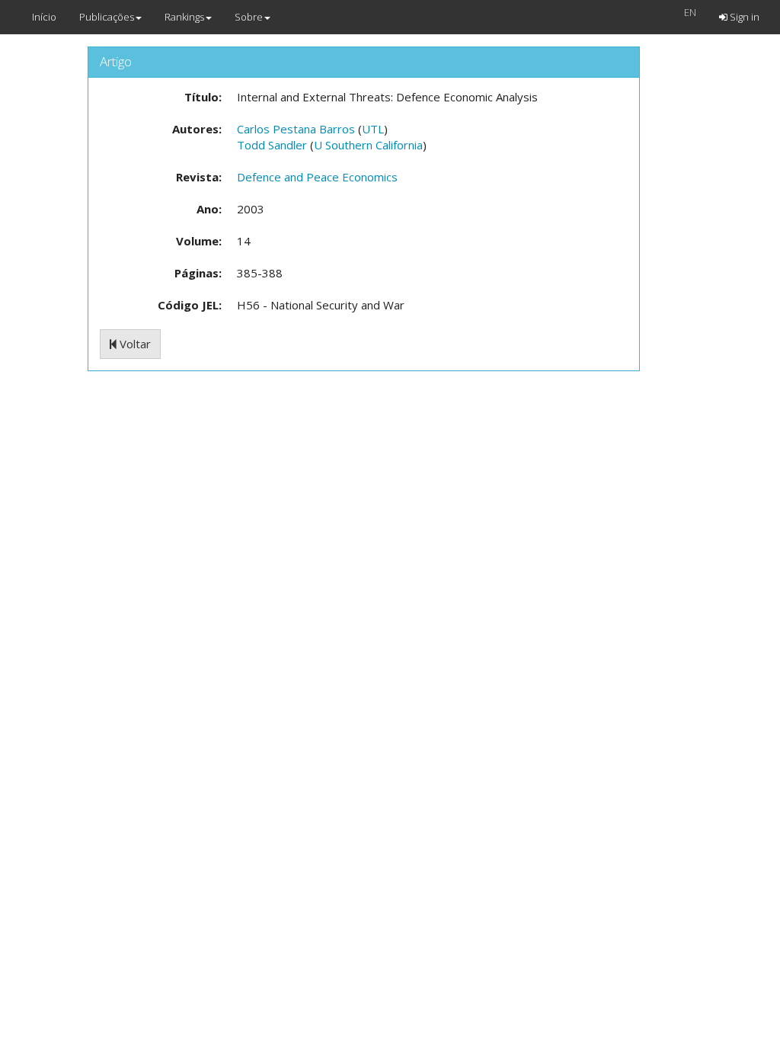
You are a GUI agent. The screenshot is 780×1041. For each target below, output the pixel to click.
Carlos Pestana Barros (296, 128)
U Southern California (368, 144)
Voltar (134, 343)
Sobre (249, 17)
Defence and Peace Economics (317, 176)
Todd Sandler (272, 144)
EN (690, 12)
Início (44, 17)
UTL (373, 128)
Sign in (743, 17)
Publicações (106, 17)
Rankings (184, 17)
